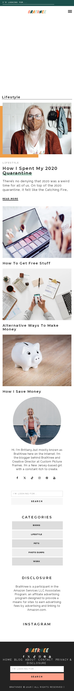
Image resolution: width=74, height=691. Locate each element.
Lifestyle (11, 162)
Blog (18, 659)
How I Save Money (22, 391)
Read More (10, 199)
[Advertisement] (37, 56)
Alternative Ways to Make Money (31, 327)
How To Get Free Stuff (27, 263)
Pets (36, 543)
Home (7, 659)
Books (36, 525)
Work (36, 561)
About (30, 659)
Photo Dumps (36, 552)
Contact (45, 659)
